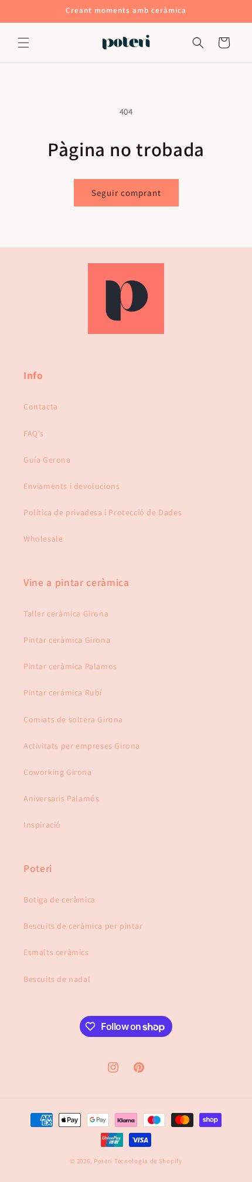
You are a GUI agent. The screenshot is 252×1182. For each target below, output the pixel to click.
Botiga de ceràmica (59, 899)
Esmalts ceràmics (56, 952)
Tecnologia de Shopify (148, 1161)
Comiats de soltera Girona (73, 719)
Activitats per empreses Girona (81, 745)
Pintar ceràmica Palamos (70, 666)
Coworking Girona (57, 772)
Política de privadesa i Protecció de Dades (102, 512)
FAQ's (33, 433)
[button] (23, 43)
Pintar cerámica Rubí (62, 692)
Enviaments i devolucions (71, 486)
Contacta (40, 406)
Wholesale (43, 538)
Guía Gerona (47, 459)
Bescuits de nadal (56, 979)
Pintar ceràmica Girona (66, 640)
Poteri (103, 1161)
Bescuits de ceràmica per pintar (83, 926)
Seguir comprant (126, 192)
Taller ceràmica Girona (65, 613)
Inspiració (42, 824)
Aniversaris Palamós (61, 798)
